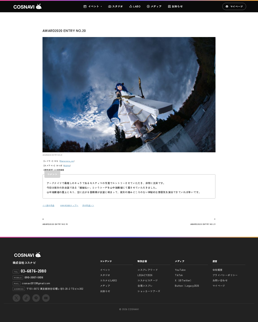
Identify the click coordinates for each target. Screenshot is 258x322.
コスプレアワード (147, 270)
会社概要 (217, 270)
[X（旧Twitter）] (16, 298)
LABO (137, 6)
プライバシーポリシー (225, 275)
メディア (156, 6)
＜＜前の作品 (48, 205)
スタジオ (117, 6)
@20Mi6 (67, 165)
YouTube (180, 270)
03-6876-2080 (33, 270)
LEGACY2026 (144, 275)
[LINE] (36, 298)
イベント (95, 6)
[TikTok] (26, 298)
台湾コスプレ (145, 285)
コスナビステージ (147, 280)
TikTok (179, 275)
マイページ (236, 6)
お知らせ (177, 6)
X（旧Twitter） (184, 280)
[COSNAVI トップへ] (28, 6)
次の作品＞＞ (88, 205)
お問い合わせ (220, 280)
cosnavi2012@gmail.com (36, 283)
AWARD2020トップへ (69, 205)
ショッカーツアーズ (148, 291)
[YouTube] (46, 298)
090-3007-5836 (34, 277)
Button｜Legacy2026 (187, 285)
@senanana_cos (67, 161)
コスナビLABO (108, 280)
